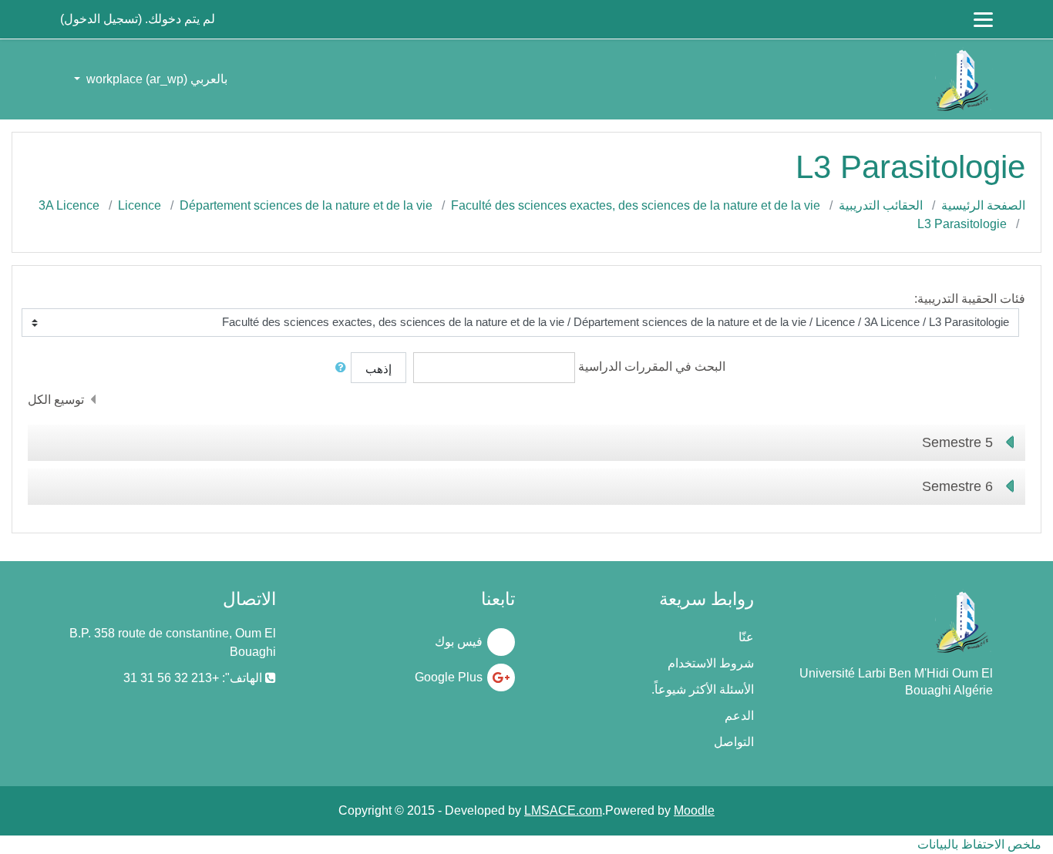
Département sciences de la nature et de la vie (306, 205)
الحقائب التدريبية (881, 205)
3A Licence (69, 205)
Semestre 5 (957, 442)
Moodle (694, 810)
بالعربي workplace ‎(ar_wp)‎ (155, 79)
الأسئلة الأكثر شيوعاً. (702, 689)
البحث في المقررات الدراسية (651, 366)
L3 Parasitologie (962, 223)
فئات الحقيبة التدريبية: (969, 298)
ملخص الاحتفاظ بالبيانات (979, 844)
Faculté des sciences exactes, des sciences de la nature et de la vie (635, 205)
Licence (139, 205)
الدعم (739, 715)
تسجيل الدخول (101, 18)
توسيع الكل (56, 399)
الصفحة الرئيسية (983, 205)
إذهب (378, 368)
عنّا (746, 637)
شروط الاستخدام (711, 663)
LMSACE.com (563, 810)
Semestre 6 (957, 486)
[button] (338, 368)
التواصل (734, 741)
